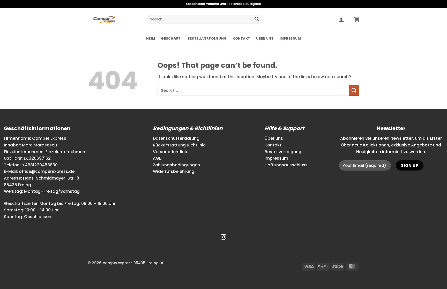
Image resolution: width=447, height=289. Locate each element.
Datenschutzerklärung (176, 138)
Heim (150, 38)
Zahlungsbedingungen (176, 165)
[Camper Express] (113, 19)
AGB (157, 158)
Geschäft (171, 38)
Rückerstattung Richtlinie (179, 145)
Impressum (290, 38)
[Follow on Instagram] (223, 237)
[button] (341, 19)
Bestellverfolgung (207, 38)
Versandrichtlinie (170, 152)
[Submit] (256, 19)
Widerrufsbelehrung (173, 171)
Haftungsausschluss (286, 165)
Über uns (264, 38)
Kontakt (241, 38)
